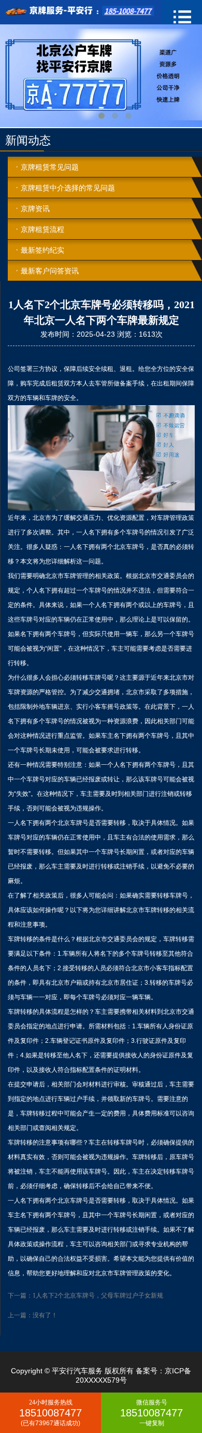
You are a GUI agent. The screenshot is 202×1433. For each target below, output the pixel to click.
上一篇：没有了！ (32, 1315)
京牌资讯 (35, 208)
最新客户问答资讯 (50, 271)
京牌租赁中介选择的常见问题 (68, 188)
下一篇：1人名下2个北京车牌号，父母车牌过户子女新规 (85, 1295)
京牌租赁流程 (42, 229)
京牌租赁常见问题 (50, 167)
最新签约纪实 (42, 250)
